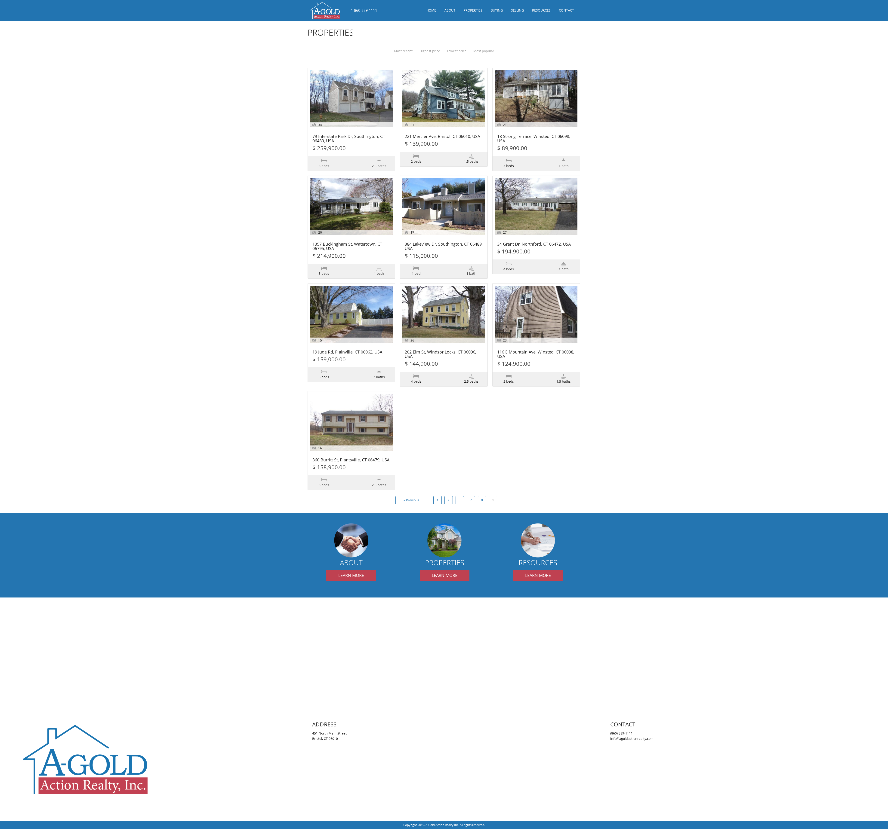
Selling (517, 10)
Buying (497, 10)
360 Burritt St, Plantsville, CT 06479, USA (350, 460)
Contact (566, 10)
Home (431, 10)
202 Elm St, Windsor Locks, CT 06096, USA (440, 354)
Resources (541, 10)
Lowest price (456, 51)
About (449, 10)
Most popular (483, 51)
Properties (473, 10)
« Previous (411, 500)
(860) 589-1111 (621, 733)
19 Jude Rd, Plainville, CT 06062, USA (347, 352)
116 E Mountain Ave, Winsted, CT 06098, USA (535, 354)
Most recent (403, 51)
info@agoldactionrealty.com (632, 738)
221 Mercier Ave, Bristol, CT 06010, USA (442, 136)
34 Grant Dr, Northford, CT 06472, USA (534, 244)
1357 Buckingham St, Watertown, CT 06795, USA (347, 246)
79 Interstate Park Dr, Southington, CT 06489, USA (348, 138)
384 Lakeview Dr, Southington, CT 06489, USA (444, 246)
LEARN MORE (351, 575)
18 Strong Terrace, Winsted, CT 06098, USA (533, 138)
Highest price (429, 51)
